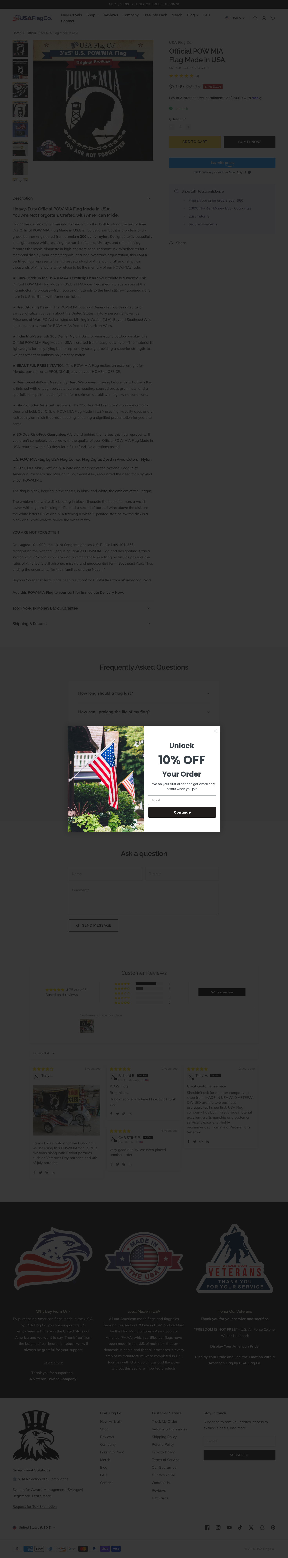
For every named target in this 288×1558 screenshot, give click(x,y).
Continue (182, 812)
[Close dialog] (215, 731)
